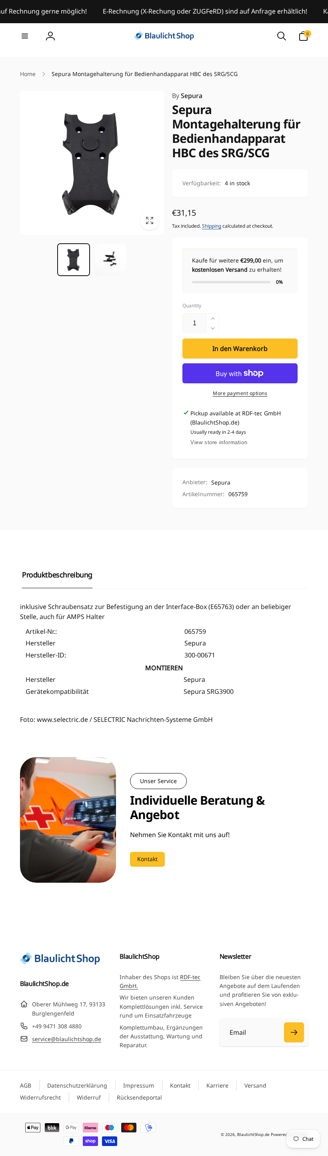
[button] (25, 36)
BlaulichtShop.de (253, 1134)
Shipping (211, 225)
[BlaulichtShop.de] (60, 962)
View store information (218, 442)
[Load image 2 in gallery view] (110, 259)
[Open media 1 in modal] (92, 163)
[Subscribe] (294, 1032)
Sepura (187, 95)
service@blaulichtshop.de (66, 1039)
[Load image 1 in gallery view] (73, 259)
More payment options (240, 393)
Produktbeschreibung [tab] (57, 574)
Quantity (191, 305)
